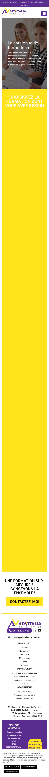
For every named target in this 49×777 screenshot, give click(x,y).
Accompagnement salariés (24, 680)
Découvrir (24, 166)
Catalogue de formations (24, 676)
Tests (24, 661)
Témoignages (24, 658)
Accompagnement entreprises (24, 673)
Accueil (25, 647)
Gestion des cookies (24, 698)
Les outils (25, 683)
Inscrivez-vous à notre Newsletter (35, 745)
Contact (24, 665)
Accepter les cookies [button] (12, 767)
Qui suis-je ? (24, 651)
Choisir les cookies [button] (11, 771)
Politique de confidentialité (24, 695)
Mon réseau (24, 654)
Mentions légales (24, 691)
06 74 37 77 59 (21, 630)
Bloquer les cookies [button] (29, 767)
